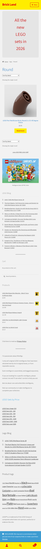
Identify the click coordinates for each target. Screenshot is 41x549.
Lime (8, 499)
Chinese (15, 486)
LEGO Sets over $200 (9, 424)
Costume (6, 490)
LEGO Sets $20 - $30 (8, 414)
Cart (31, 543)
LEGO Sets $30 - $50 (8, 416)
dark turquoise (19, 491)
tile (9, 508)
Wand (21, 507)
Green (19, 495)
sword (4, 508)
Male (12, 499)
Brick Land (9, 4)
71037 (3, 483)
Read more (20, 131)
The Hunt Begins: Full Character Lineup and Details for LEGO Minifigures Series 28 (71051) (21, 204)
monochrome (23, 499)
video (12, 508)
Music (30, 499)
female (11, 495)
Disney (26, 491)
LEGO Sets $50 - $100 (9, 419)
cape (4, 486)
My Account (7, 545)
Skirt (26, 504)
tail (6, 508)
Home (6, 62)
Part (11, 62)
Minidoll (17, 499)
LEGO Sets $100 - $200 (9, 421)
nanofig (34, 499)
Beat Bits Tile (18, 483)
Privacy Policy (21, 341)
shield (22, 504)
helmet (24, 495)
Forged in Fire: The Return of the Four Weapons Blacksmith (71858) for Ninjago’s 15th (19, 242)
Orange (4, 504)
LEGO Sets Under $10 (9, 409)
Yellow (34, 508)
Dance (12, 491)
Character (9, 486)
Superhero (32, 503)
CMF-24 (19, 486)
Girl (17, 495)
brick (37, 483)
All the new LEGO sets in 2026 (20, 34)
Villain (16, 508)
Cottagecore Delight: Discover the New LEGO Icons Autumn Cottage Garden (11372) (20, 220)
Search (20, 545)
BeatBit (12, 483)
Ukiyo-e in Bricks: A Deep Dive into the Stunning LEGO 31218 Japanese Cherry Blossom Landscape (21, 215)
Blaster (29, 483)
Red (14, 504)
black (24, 482)
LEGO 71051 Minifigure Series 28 (14, 200)
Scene (18, 504)
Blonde (33, 483)
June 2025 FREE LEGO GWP (20, 152)
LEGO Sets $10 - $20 (8, 411)
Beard (7, 483)
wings (30, 508)
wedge (26, 508)
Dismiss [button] (5, 539)
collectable (27, 486)
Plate (10, 503)
